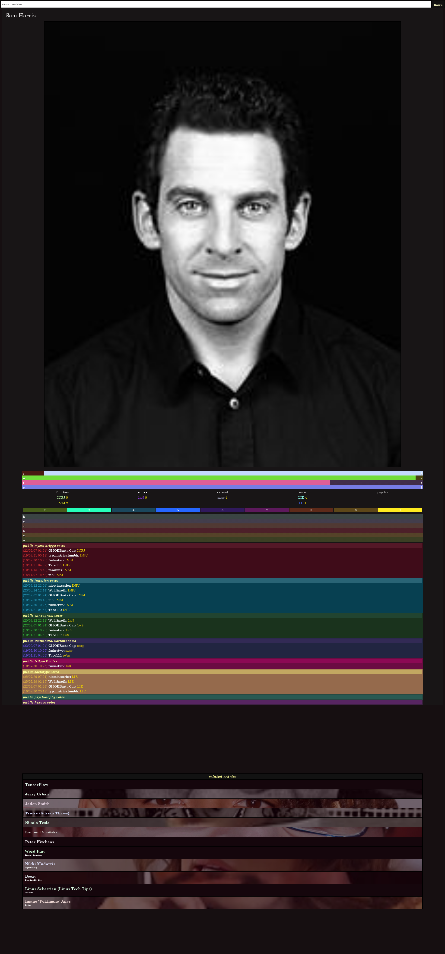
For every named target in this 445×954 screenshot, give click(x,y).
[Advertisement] (141, 741)
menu (438, 4)
